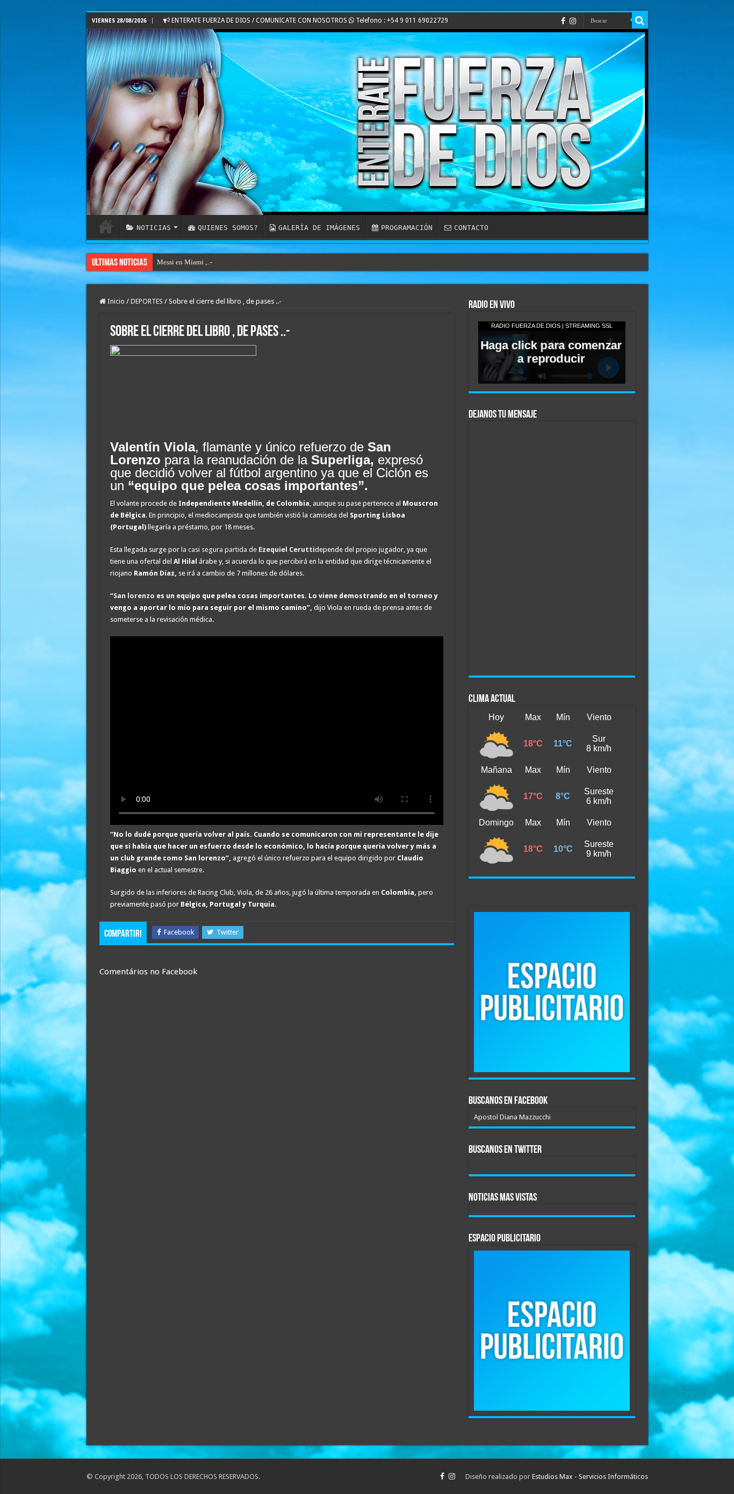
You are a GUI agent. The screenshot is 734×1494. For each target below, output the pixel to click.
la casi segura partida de (247, 549)
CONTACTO (471, 228)
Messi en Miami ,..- (184, 262)
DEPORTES (147, 301)
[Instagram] (573, 21)
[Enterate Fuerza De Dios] (367, 122)
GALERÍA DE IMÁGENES (319, 228)
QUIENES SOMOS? (228, 228)
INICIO (106, 226)
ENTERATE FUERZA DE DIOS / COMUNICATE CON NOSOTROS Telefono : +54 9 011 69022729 (309, 20)
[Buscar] (640, 20)
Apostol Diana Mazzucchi (512, 1117)
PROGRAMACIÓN (407, 228)
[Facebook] (563, 21)
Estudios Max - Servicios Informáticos (590, 1477)
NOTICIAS (153, 228)
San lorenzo (134, 596)
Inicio (115, 301)
